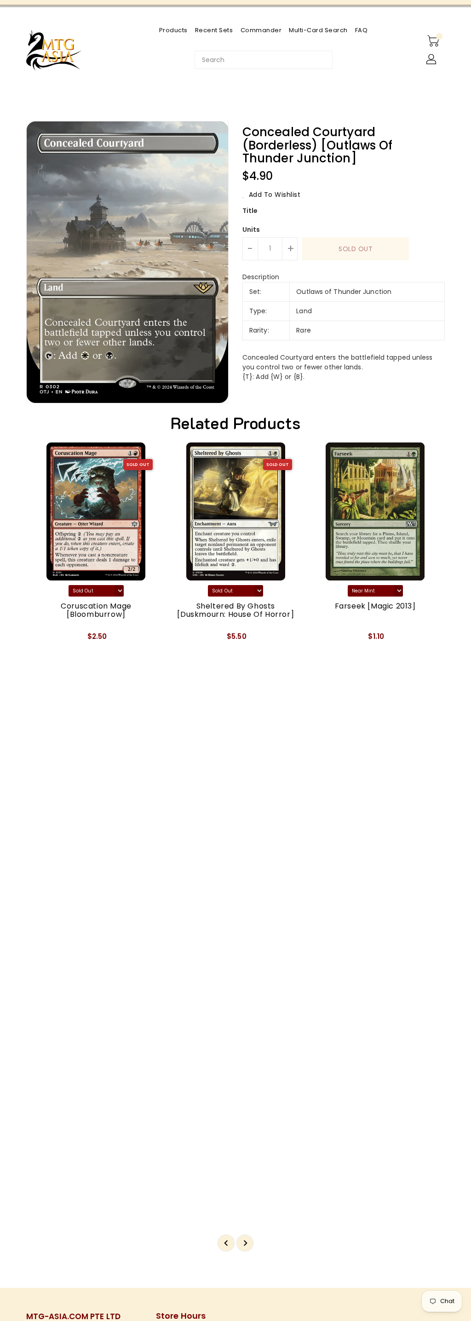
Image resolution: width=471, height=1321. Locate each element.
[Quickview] (43, 639)
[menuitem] (173, 30)
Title (250, 210)
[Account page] (432, 60)
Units (251, 229)
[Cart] (434, 41)
